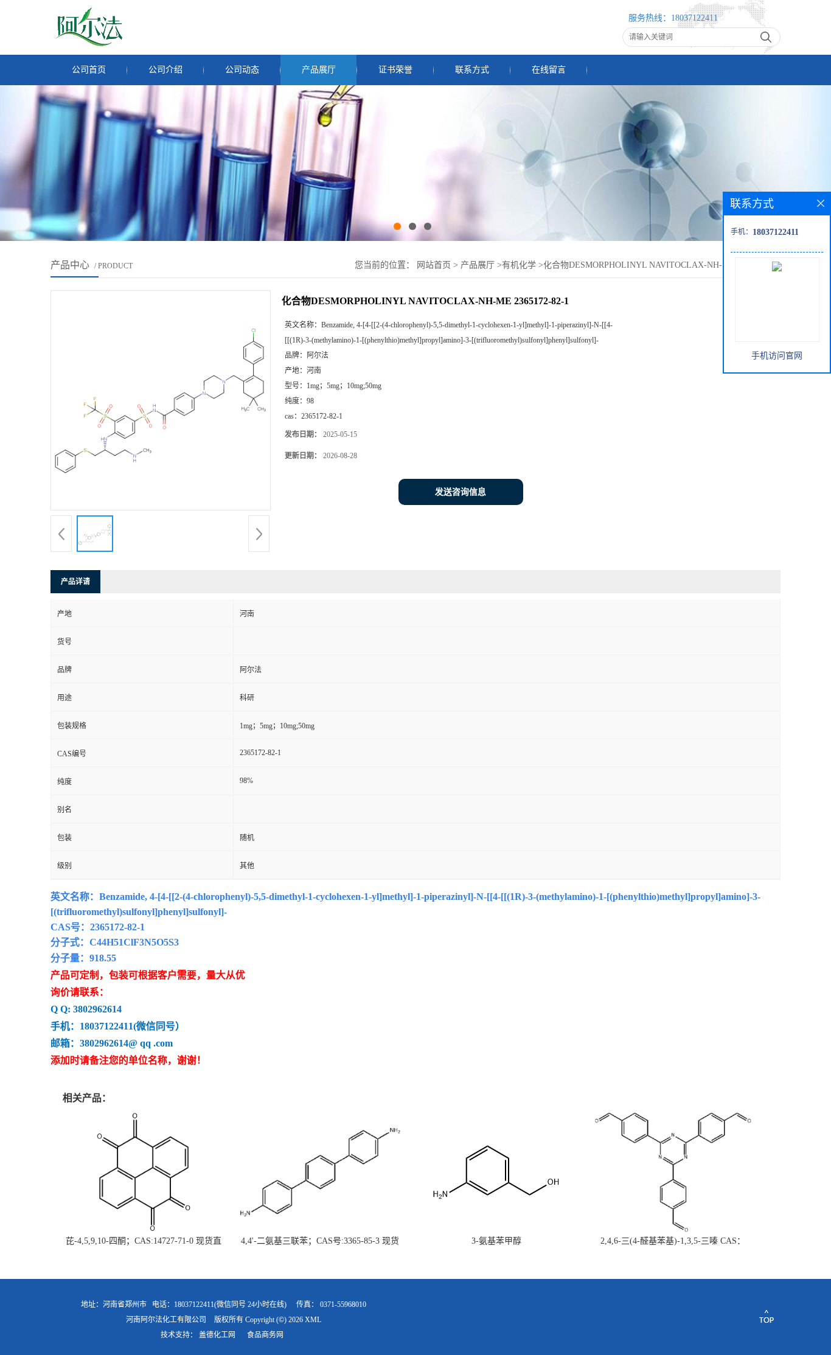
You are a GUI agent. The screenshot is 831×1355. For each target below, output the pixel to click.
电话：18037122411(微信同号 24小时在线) (219, 1304)
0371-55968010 (343, 1304)
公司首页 (89, 69)
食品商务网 (265, 1335)
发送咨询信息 (460, 491)
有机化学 (519, 265)
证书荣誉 (395, 69)
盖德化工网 (217, 1335)
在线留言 (549, 69)
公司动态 (242, 69)
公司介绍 (165, 69)
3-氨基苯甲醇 (496, 1240)
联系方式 (472, 69)
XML (313, 1319)
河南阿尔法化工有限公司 (166, 1319)
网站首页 (434, 265)
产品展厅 (319, 69)
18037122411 (694, 18)
